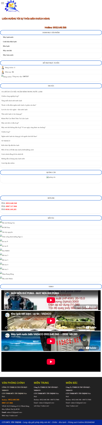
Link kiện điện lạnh (10, 42)
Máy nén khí (7, 50)
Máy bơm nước (8, 55)
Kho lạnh (6, 46)
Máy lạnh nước (8, 37)
